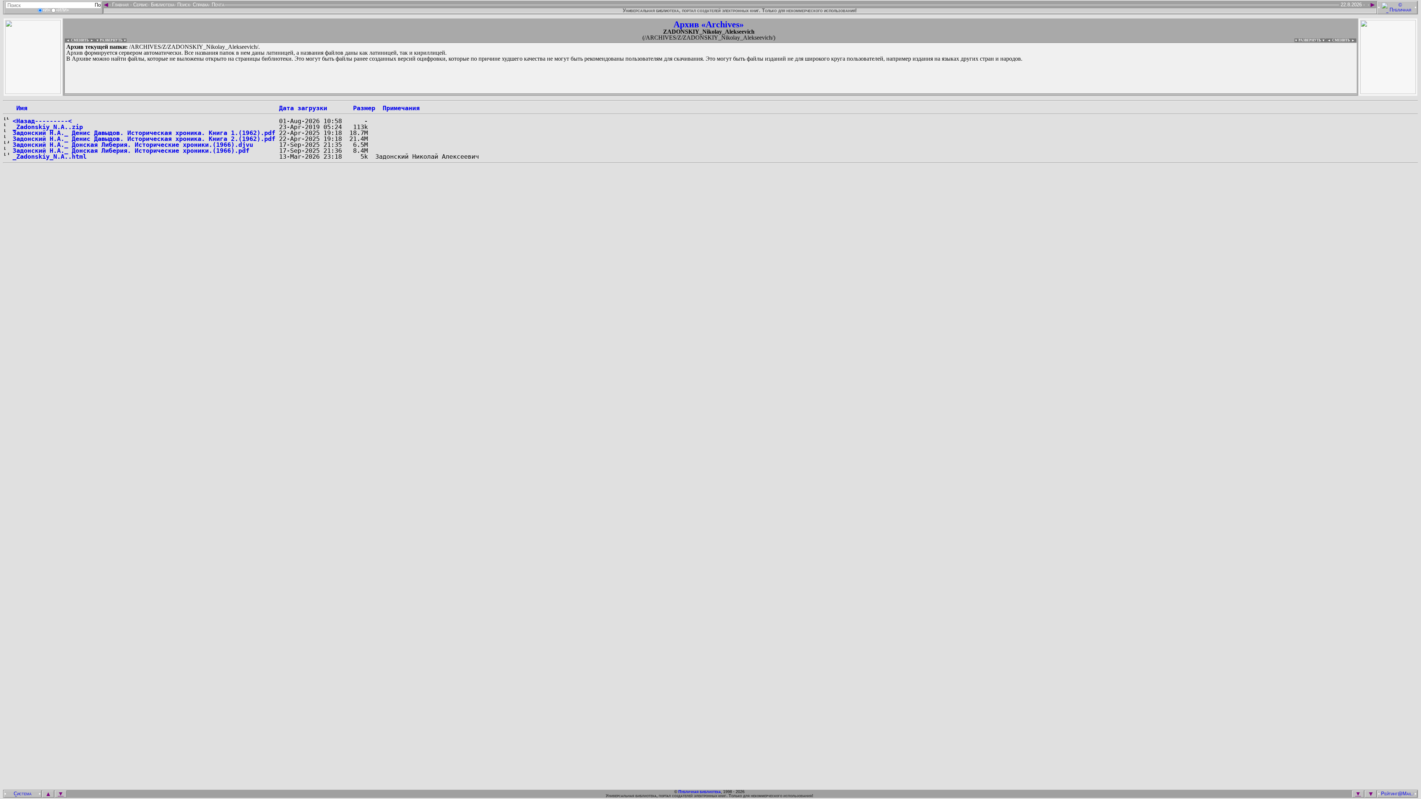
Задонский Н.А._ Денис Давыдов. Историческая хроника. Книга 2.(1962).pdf (144, 138)
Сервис (140, 4)
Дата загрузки (303, 108)
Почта (217, 4)
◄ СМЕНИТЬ (77, 40)
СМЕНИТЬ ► (1344, 40)
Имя (20, 108)
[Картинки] (1388, 92)
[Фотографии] (33, 92)
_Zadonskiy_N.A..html (50, 156)
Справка (200, 4)
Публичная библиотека (699, 791)
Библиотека (162, 4)
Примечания (401, 108)
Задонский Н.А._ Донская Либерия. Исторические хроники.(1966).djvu (133, 144)
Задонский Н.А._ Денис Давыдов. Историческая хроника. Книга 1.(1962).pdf (144, 132)
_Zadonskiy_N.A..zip (48, 127)
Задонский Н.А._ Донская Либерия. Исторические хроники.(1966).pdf (131, 150)
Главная (120, 4)
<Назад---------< (42, 121)
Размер (364, 108)
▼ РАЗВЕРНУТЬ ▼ (111, 40)
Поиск (183, 4)
